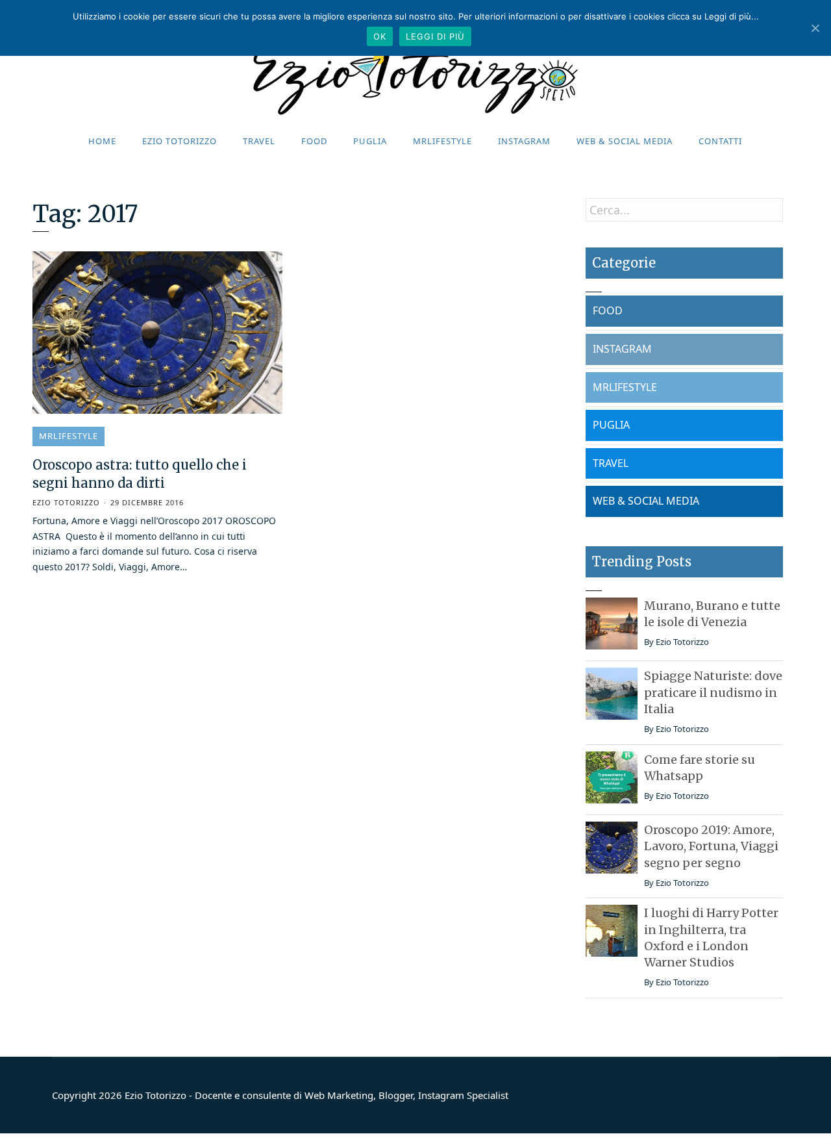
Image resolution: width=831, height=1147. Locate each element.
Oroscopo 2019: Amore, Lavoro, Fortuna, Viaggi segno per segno (711, 846)
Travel (259, 141)
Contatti (720, 141)
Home (102, 141)
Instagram (524, 141)
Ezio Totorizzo (179, 141)
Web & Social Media (625, 141)
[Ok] (814, 27)
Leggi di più (435, 36)
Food (314, 141)
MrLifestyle (442, 141)
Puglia (370, 141)
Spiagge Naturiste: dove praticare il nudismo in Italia (713, 692)
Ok (379, 36)
